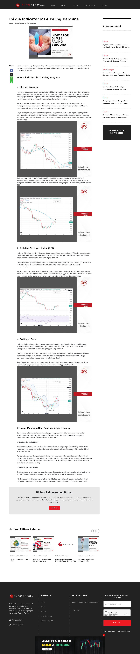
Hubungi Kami (18, 625)
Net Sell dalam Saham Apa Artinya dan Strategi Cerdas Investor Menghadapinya (114, 88)
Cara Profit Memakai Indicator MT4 (86, 560)
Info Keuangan (89, 6)
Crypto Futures (47, 621)
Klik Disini (54, 508)
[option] (20, 550)
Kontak (104, 6)
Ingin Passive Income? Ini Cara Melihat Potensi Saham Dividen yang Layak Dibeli (115, 46)
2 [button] (56, 565)
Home (42, 6)
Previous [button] (92, 530)
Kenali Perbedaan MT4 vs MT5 (20, 560)
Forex (53, 6)
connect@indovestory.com (88, 602)
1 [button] (53, 565)
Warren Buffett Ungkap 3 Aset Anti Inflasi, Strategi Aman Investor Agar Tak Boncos (115, 60)
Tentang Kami (17, 620)
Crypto (63, 6)
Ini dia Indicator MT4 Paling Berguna (25, 23)
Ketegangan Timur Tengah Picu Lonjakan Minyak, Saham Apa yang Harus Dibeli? (115, 102)
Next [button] (96, 530)
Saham (75, 6)
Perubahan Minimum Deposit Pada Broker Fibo (65, 560)
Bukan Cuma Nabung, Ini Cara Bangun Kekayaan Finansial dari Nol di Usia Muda (116, 74)
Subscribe (117, 623)
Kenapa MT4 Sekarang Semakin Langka (42, 560)
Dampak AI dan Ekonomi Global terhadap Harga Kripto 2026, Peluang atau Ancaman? (116, 116)
